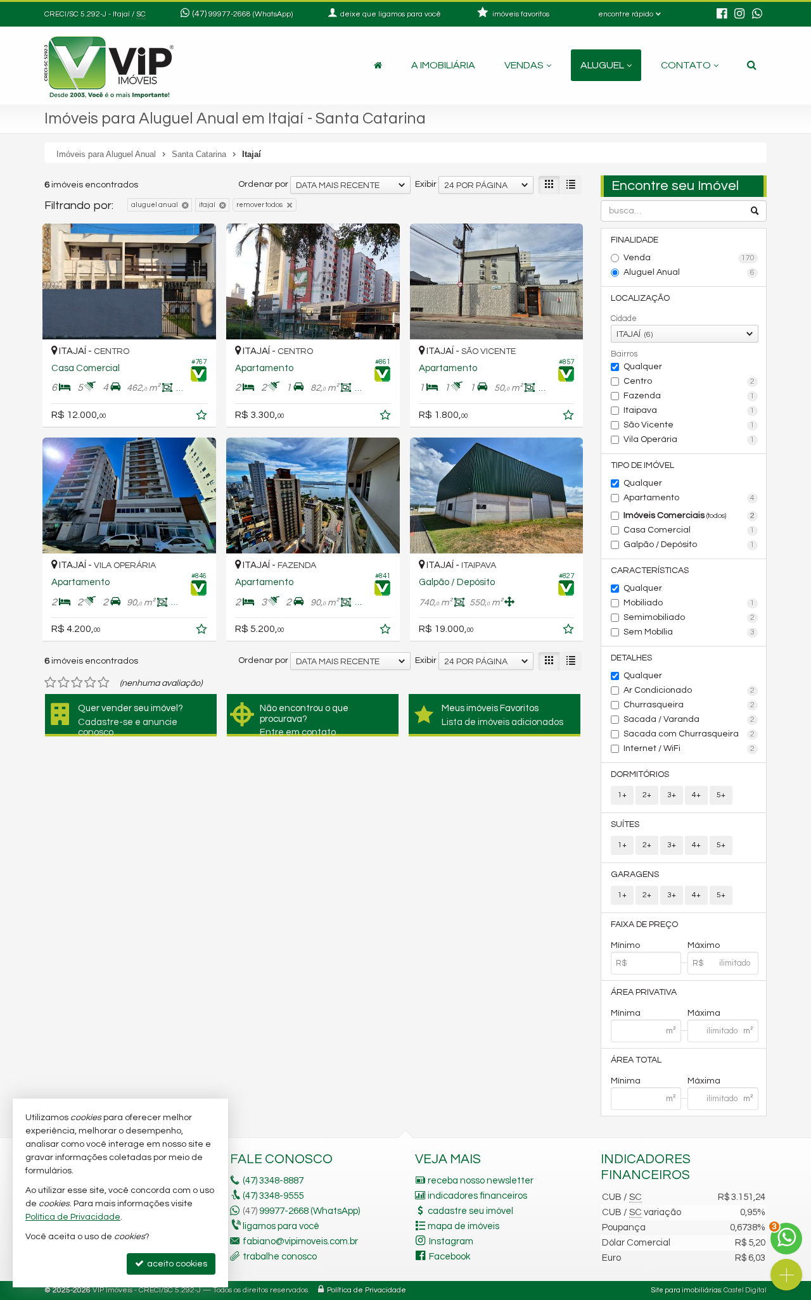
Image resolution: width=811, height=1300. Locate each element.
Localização (640, 298)
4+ (696, 795)
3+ (671, 795)
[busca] (752, 65)
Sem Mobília (689, 632)
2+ (646, 795)
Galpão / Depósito (689, 544)
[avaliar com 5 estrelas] (104, 682)
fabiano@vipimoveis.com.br (300, 1241)
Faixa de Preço (644, 924)
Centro (689, 381)
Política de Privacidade (366, 1290)
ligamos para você (281, 1226)
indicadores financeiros (477, 1196)
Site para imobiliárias (686, 1290)
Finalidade (634, 240)
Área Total (636, 1060)
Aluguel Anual (689, 272)
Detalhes (631, 657)
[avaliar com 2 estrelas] (64, 682)
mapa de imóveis (463, 1226)
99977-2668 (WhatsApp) (250, 14)
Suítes (625, 824)
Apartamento (689, 497)
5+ (721, 795)
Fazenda (689, 395)
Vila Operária (689, 439)
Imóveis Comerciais (689, 515)
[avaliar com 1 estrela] (50, 682)
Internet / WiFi (689, 748)
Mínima (626, 1013)
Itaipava (689, 410)
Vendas (524, 65)
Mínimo (625, 945)
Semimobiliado (689, 617)
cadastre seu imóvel (470, 1211)
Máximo (703, 945)
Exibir (426, 184)
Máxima (703, 1013)
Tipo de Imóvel (642, 465)
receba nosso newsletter (480, 1180)
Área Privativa (644, 992)
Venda (689, 257)
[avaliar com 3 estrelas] (77, 682)
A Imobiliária (443, 65)
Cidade (624, 318)
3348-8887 (273, 1180)
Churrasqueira (689, 704)
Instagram (451, 1241)
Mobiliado (689, 602)
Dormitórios (640, 774)
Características (650, 570)
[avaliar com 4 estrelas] (90, 682)
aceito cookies (176, 1263)
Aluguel (602, 65)
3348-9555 (273, 1196)
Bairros (624, 354)
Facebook (449, 1256)
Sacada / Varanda (689, 719)
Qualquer (642, 366)
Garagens (635, 874)
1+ (622, 795)
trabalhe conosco (280, 1256)
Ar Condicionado (689, 690)
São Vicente (689, 424)
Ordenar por (263, 184)
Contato (686, 65)
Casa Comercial (689, 530)
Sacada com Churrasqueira (689, 733)
